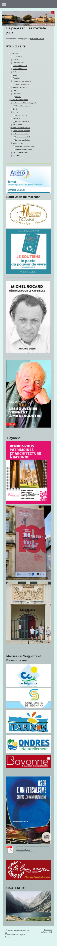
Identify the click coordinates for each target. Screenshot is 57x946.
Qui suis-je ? (17, 56)
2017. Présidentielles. (21, 152)
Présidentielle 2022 (20, 69)
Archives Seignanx (22, 121)
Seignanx (16, 118)
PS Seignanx (17, 124)
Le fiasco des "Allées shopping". (25, 103)
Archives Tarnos (21, 115)
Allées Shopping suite (23, 106)
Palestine (16, 78)
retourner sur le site (37, 39)
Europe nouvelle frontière (22, 81)
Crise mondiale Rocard (23, 149)
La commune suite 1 (22, 137)
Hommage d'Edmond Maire (25, 146)
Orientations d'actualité (21, 84)
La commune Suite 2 (22, 140)
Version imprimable (15, 930)
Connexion (48, 930)
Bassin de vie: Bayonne (19, 100)
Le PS (15, 90)
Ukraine (15, 75)
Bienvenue (14, 53)
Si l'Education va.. (19, 72)
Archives (18, 97)
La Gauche (17, 93)
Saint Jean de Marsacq (21, 131)
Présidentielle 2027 (20, 66)
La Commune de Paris (21, 134)
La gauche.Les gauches (19, 87)
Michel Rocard (18, 143)
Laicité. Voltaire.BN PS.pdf (23, 850)
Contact (16, 59)
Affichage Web (46, 932)
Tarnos (15, 112)
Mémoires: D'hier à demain (20, 128)
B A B (15, 109)
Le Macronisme (18, 62)
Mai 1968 (16, 155)
